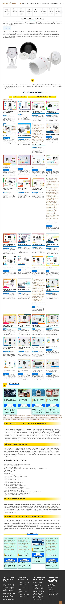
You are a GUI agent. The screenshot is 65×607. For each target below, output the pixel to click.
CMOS (50, 96)
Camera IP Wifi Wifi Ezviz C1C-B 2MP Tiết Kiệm (9, 245)
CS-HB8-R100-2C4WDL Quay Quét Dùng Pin (36, 415)
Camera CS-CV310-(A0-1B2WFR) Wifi (23, 189)
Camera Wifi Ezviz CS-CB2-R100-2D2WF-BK (9, 348)
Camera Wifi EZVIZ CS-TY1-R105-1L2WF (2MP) (9, 112)
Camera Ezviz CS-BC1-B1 (23, 111)
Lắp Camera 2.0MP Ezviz (32, 19)
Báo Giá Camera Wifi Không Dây (10, 555)
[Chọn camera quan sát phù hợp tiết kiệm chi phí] (61, 12)
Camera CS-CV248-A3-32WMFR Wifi (8, 189)
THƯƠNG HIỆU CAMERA (34, 3)
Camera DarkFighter (8, 99)
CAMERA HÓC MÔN (9, 3)
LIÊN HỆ (61, 3)
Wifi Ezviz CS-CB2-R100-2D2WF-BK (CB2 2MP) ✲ (51, 222)
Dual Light (37, 96)
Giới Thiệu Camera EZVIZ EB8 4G (37, 419)
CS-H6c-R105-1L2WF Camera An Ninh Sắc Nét (9, 290)
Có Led (10, 96)
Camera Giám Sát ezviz (24, 596)
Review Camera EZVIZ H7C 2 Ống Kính (38, 400)
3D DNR (21, 96)
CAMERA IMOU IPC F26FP (51, 415)
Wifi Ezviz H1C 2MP (36, 144)
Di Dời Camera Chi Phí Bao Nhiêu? (38, 549)
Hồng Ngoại (30, 96)
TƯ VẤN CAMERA (25, 3)
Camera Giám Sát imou (24, 594)
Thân (41, 96)
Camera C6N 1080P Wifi (37, 244)
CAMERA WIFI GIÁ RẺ (45, 3)
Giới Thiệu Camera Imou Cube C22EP (23, 400)
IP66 (17, 96)
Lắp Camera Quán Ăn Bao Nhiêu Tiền (24, 555)
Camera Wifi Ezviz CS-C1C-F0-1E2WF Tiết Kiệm (9, 326)
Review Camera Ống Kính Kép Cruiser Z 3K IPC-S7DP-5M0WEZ (10, 400)
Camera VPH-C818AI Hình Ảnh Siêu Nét (17, 415)
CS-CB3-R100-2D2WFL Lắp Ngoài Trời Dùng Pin (52, 371)
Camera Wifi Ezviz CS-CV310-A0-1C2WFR (37, 112)
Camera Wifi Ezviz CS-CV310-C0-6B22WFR (37, 326)
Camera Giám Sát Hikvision (22, 588)
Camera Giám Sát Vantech (22, 585)
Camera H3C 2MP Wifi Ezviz (24, 266)
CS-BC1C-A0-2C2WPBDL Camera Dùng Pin (37, 371)
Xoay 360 (54, 96)
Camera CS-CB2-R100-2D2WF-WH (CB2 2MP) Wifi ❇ (38, 189)
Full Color (25, 96)
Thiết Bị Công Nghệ (54, 3)
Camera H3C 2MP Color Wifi (52, 134)
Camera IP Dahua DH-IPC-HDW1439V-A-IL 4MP (24, 417)
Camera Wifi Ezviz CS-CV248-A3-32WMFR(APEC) (51, 112)
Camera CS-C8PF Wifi (22, 244)
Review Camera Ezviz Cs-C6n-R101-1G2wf (20, 419)
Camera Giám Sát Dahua (24, 582)
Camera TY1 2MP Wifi (22, 166)
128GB (14, 96)
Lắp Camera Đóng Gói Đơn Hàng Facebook (52, 555)
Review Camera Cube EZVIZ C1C (42, 417)
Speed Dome (45, 96)
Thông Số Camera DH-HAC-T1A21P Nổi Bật (53, 400)
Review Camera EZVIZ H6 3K (51, 419)
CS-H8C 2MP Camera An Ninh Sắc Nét (51, 267)
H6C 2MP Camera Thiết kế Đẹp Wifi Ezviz (9, 167)
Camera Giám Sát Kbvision (22, 592)
